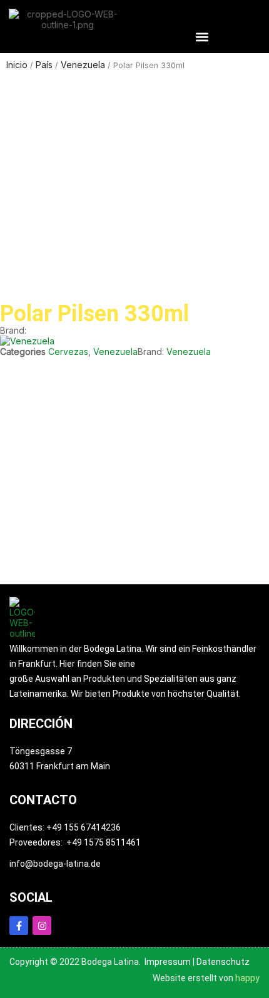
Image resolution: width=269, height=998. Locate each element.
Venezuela (115, 351)
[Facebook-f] (18, 925)
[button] (201, 36)
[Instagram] (42, 925)
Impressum (168, 962)
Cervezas (68, 351)
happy (247, 978)
